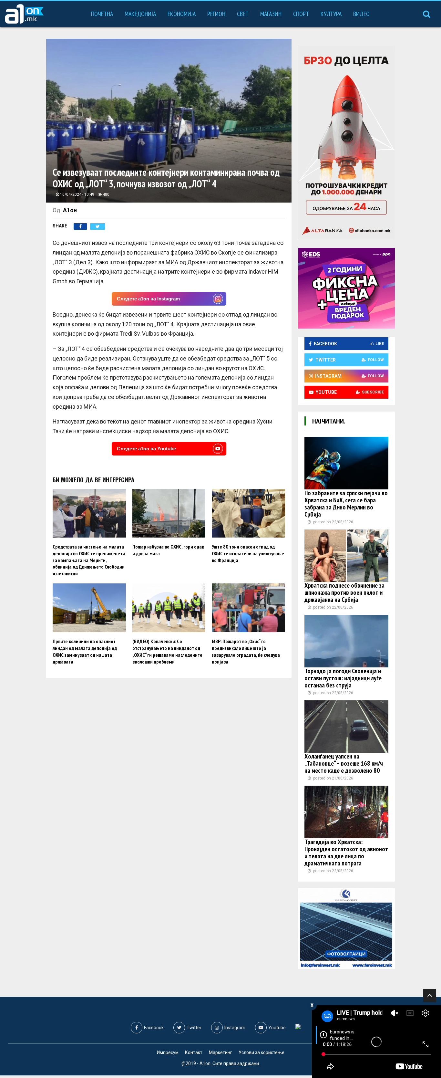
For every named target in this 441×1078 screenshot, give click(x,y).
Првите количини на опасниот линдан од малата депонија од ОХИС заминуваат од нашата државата (85, 651)
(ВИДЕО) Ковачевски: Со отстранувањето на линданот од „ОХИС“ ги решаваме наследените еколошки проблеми (167, 651)
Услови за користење (261, 1052)
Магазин (271, 14)
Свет (243, 14)
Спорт (301, 14)
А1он (70, 210)
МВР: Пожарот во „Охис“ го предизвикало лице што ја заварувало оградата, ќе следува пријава (246, 651)
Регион (216, 14)
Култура (331, 14)
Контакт (193, 1052)
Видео (361, 14)
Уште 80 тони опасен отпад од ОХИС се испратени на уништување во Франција (248, 553)
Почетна (102, 14)
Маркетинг (220, 1052)
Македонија (140, 14)
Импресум (168, 1052)
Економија (182, 14)
